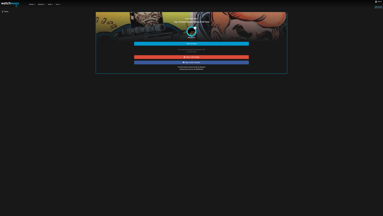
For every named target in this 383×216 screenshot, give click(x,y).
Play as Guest (191, 44)
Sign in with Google (192, 57)
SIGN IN (380, 1)
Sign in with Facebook (192, 62)
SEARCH (380, 7)
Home (6, 11)
